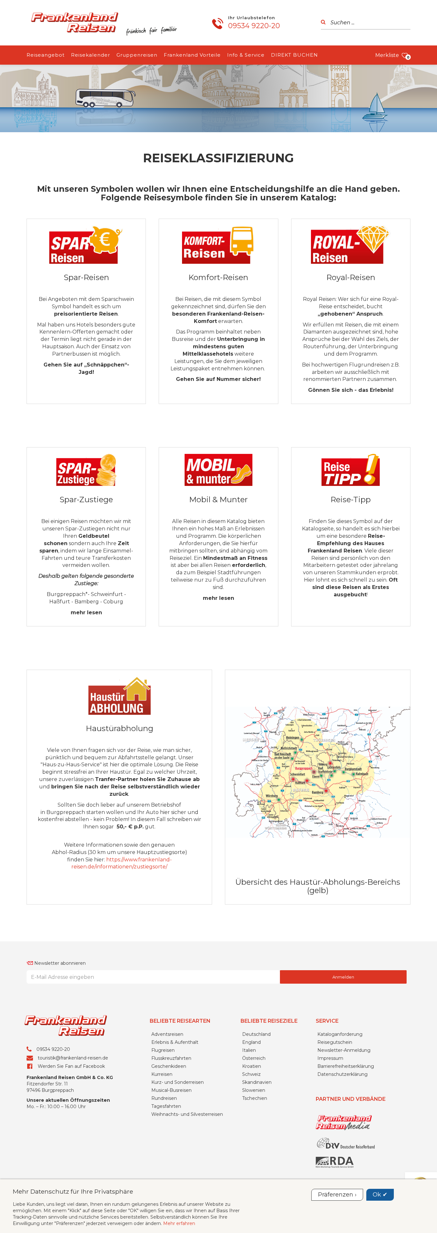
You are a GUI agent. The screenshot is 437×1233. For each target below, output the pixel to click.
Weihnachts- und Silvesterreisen (187, 1114)
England (251, 1042)
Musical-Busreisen (171, 1090)
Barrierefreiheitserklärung (345, 1066)
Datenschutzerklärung (342, 1074)
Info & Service (246, 55)
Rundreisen (164, 1098)
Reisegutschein (334, 1042)
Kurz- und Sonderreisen (177, 1082)
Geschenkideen (168, 1066)
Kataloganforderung (339, 1034)
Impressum (330, 1058)
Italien (249, 1050)
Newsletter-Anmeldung (343, 1050)
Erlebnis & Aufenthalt (174, 1042)
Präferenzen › (337, 1194)
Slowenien (253, 1090)
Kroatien (251, 1066)
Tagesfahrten (166, 1106)
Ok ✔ (380, 1194)
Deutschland (256, 1034)
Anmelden (343, 976)
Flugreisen (163, 1050)
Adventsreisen (167, 1034)
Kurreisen (161, 1074)
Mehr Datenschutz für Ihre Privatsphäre (73, 1191)
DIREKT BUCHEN (294, 55)
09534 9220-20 (254, 25)
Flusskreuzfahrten (171, 1058)
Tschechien (254, 1098)
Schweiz (251, 1074)
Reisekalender (90, 55)
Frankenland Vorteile (192, 55)
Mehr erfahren (179, 1223)
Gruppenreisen (136, 55)
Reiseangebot (46, 55)
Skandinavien (257, 1082)
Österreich (254, 1058)
